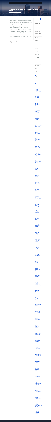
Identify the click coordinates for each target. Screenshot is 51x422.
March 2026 (36, 43)
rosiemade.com (36, 168)
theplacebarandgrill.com (37, 296)
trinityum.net (36, 370)
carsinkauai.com (36, 390)
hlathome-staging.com (37, 181)
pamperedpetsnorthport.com (38, 167)
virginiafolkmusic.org (37, 191)
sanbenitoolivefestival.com (37, 213)
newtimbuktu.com (37, 96)
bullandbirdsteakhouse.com (38, 349)
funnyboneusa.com (37, 283)
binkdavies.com (36, 233)
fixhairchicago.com (37, 302)
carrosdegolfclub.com (37, 140)
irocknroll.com (36, 155)
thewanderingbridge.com (37, 255)
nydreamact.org (36, 109)
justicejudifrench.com (37, 254)
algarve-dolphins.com (37, 270)
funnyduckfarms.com (37, 396)
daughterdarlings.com (37, 88)
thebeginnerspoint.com (37, 216)
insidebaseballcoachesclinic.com (38, 389)
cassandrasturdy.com (37, 212)
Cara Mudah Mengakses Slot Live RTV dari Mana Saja (38, 29)
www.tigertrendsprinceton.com (38, 331)
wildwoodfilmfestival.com (37, 126)
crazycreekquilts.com (37, 232)
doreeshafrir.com (36, 248)
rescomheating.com (37, 410)
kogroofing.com (36, 119)
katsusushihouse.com (37, 241)
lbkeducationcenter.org (37, 195)
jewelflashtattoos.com (37, 111)
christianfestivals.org (37, 268)
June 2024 (36, 68)
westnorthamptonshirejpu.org (38, 127)
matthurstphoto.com (14, 1)
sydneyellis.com (36, 184)
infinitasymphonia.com (37, 239)
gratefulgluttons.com (37, 210)
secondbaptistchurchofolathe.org (38, 405)
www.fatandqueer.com (37, 340)
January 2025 (36, 57)
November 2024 (37, 60)
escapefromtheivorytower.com (38, 144)
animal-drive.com (37, 309)
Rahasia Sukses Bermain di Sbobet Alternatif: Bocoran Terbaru (38, 24)
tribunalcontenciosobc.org (37, 225)
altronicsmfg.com (37, 97)
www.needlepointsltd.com (37, 348)
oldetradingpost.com (37, 134)
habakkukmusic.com (37, 326)
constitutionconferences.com (38, 304)
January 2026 (36, 46)
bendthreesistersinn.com (37, 281)
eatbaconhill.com (36, 98)
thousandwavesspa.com (37, 292)
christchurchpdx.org (37, 234)
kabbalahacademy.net (37, 175)
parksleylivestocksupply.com (38, 202)
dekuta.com (36, 360)
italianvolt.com (36, 160)
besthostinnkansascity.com (37, 412)
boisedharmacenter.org (37, 203)
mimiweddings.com (37, 411)
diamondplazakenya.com (37, 381)
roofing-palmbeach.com (37, 147)
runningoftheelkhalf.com (37, 334)
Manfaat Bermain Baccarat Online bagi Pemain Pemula (38, 33)
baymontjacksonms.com (37, 275)
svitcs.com (36, 306)
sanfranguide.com (37, 218)
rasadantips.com (36, 95)
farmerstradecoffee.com (37, 320)
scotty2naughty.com (37, 247)
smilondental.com (37, 176)
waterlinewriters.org (37, 316)
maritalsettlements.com (37, 273)
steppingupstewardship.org (38, 355)
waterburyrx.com (36, 297)
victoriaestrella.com (37, 291)
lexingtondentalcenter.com (37, 183)
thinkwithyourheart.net (37, 153)
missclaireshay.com (37, 84)
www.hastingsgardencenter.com (38, 367)
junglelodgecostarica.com (37, 267)
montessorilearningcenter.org (38, 385)
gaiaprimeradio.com (37, 263)
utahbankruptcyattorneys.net (38, 154)
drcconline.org (36, 295)
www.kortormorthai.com (37, 339)
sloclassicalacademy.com (37, 226)
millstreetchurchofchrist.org (38, 391)
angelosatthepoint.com (37, 299)
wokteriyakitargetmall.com (37, 182)
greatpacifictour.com (37, 290)
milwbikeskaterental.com (37, 274)
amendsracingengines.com (37, 338)
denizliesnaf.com (36, 303)
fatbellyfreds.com (37, 374)
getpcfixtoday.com (37, 112)
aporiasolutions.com (37, 313)
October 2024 (36, 62)
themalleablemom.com (37, 256)
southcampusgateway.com (37, 123)
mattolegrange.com (37, 266)
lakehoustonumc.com (37, 325)
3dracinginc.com (36, 220)
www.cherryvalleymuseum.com (38, 132)
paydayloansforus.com (37, 101)
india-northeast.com (37, 146)
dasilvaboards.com (37, 227)
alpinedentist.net (36, 120)
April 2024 (36, 71)
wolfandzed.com (36, 359)
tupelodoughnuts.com (37, 169)
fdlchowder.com (36, 347)
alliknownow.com (37, 223)
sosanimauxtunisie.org (37, 118)
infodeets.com (36, 89)
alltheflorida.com (36, 388)
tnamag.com (36, 310)
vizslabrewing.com (37, 162)
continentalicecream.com (37, 231)
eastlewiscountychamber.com (38, 224)
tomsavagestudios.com (37, 188)
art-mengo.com (36, 262)
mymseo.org (36, 406)
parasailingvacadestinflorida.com (38, 392)
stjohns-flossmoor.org (37, 282)
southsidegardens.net (37, 369)
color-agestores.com (37, 204)
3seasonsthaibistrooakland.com (38, 198)
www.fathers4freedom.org (37, 332)
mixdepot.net (36, 362)
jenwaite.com (36, 397)
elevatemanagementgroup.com (38, 398)
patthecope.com (36, 305)
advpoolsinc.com (36, 298)
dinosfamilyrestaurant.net (37, 137)
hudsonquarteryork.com (37, 376)
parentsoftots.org (37, 318)
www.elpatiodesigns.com (37, 375)
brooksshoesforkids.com (37, 311)
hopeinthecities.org (37, 209)
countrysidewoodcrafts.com (38, 104)
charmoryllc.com (36, 219)
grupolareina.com (37, 131)
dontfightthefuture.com (37, 148)
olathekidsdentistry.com (37, 170)
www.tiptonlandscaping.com (38, 354)
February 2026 (36, 45)
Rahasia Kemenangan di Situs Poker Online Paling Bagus (37, 27)
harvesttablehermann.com (37, 139)
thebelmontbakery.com (37, 102)
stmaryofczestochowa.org (37, 253)
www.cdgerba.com (37, 378)
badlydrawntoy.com (37, 324)
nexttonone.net (36, 327)
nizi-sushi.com (36, 261)
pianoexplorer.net (37, 368)
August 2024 (36, 65)
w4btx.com (36, 173)
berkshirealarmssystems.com (38, 161)
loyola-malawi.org (37, 206)
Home (10, 3)
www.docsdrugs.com (37, 345)
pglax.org (36, 277)
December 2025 (37, 48)
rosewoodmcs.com (37, 363)
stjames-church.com (37, 246)
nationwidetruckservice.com (38, 288)
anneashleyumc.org (37, 341)
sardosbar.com (36, 159)
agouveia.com (36, 404)
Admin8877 (17, 41)
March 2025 (36, 54)
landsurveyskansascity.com (37, 342)
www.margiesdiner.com (37, 346)
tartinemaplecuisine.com (37, 259)
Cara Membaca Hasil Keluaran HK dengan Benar (38, 31)
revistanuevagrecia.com (37, 245)
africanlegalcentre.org (37, 240)
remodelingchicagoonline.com (38, 352)
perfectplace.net (36, 197)
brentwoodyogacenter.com (37, 353)
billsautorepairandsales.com (38, 383)
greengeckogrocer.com (37, 180)
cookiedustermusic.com (37, 284)
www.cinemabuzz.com (37, 361)
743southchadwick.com (37, 145)
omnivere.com (36, 94)
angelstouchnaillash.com (37, 174)
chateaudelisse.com (37, 124)
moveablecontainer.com (37, 130)
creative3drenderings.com (37, 319)
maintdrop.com (36, 116)
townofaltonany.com (37, 276)
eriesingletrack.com (37, 166)
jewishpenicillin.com (37, 187)
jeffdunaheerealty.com (37, 335)
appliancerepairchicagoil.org (38, 105)
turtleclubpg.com (36, 289)
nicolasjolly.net (36, 238)
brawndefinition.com (37, 230)
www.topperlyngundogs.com (38, 333)
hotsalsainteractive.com (37, 90)
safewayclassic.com (37, 103)
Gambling (36, 76)
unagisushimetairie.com (37, 110)
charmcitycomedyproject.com (38, 249)
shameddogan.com (37, 317)
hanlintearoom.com (37, 395)
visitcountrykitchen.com (37, 269)
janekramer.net (36, 260)
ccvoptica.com (36, 356)
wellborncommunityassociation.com (38, 125)
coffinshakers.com (37, 252)
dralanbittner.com (37, 163)
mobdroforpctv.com (37, 211)
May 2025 (36, 51)
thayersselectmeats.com (37, 312)
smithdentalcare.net (37, 413)
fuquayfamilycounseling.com (38, 403)
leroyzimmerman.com (37, 399)
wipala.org (36, 205)
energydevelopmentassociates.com (38, 141)
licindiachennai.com (37, 87)
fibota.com (36, 377)
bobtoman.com (36, 117)
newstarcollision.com (37, 177)
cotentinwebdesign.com (37, 133)
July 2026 (36, 40)
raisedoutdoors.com (37, 152)
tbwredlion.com (36, 382)
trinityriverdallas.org (37, 196)
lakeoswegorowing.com (37, 402)
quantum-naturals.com (37, 384)
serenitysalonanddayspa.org (38, 91)
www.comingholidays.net (37, 217)
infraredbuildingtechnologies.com (38, 138)
